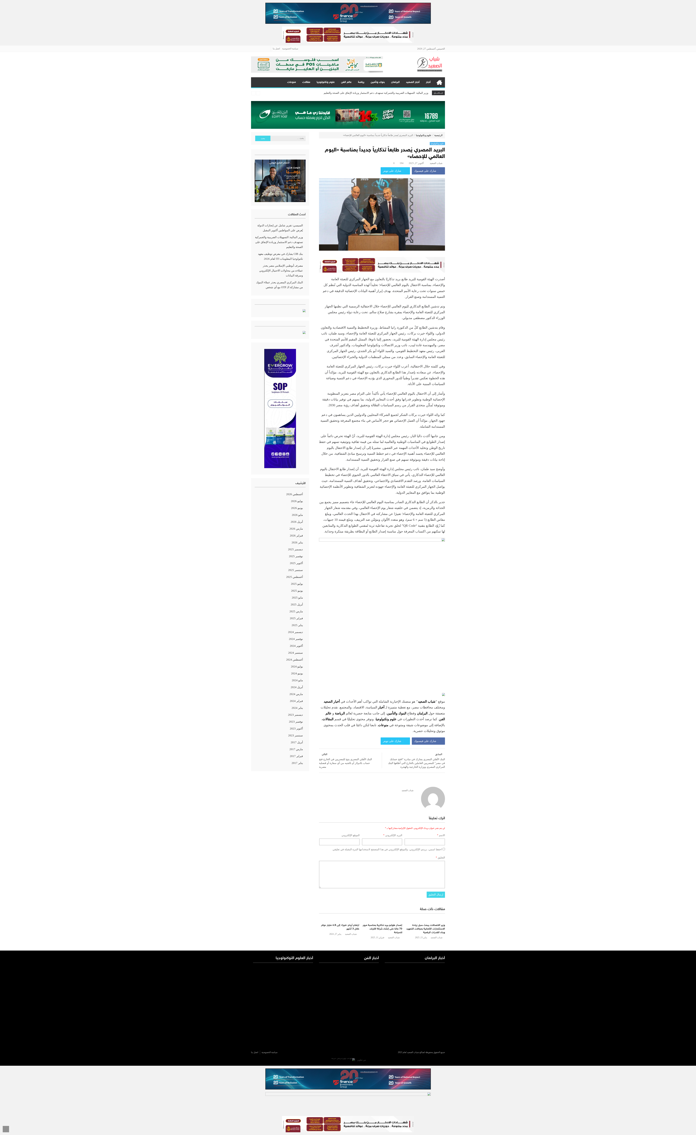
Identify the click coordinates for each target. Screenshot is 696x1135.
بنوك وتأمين (378, 82)
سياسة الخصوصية (290, 48)
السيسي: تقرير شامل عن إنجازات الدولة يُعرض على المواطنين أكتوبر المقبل (280, 228)
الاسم (441, 835)
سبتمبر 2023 (295, 735)
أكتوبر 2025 (296, 563)
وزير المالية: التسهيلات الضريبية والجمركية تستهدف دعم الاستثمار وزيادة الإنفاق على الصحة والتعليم (279, 242)
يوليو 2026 (297, 501)
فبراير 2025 (296, 618)
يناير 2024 (297, 707)
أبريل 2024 (297, 687)
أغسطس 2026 (294, 494)
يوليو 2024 (297, 666)
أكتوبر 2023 (296, 728)
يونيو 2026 (297, 508)
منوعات (291, 82)
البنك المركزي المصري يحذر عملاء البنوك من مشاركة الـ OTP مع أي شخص (279, 285)
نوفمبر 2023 (296, 721)
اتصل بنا (276, 48)
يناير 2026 (297, 542)
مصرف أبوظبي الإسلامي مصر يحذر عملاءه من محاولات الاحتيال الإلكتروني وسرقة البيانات (380, 95)
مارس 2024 (296, 694)
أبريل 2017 (297, 742)
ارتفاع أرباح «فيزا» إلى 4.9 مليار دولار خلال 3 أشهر (340, 927)
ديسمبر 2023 (295, 714)
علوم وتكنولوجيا (326, 82)
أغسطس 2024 (294, 659)
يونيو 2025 (297, 590)
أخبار (428, 82)
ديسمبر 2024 (295, 632)
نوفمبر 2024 (296, 639)
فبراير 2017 (296, 756)
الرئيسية (439, 82)
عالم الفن (346, 82)
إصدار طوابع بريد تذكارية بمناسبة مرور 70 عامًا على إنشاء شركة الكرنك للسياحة (382, 929)
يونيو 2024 (297, 673)
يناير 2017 (297, 763)
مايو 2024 (297, 680)
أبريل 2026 (297, 521)
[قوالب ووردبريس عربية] (343, 1060)
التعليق (440, 857)
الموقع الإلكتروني (350, 835)
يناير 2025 (297, 625)
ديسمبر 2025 (295, 549)
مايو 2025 (297, 597)
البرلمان (395, 82)
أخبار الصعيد (413, 82)
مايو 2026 (297, 514)
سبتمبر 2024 (295, 652)
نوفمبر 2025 (296, 556)
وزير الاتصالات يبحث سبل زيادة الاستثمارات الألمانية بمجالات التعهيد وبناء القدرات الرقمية (425, 929)
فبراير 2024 (296, 701)
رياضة (361, 82)
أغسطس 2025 (294, 576)
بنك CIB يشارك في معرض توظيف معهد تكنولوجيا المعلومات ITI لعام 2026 (388, 90)
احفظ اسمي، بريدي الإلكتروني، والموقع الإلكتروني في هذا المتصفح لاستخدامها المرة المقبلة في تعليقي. (387, 849)
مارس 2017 (296, 749)
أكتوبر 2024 (296, 645)
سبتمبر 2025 (295, 570)
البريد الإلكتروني (392, 835)
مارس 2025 (296, 611)
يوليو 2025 (297, 583)
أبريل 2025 (297, 604)
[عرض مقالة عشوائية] (257, 82)
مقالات (306, 82)
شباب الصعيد (436, 163)
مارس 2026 (296, 528)
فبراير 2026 (296, 535)
